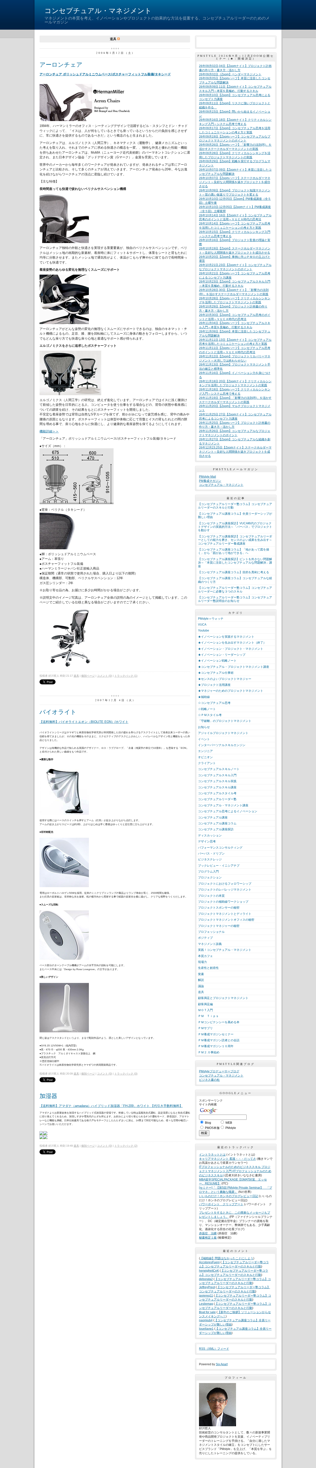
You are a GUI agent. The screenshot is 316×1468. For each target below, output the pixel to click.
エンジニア (205, 751)
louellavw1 (206, 1328)
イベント (204, 739)
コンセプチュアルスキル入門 (217, 775)
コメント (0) (104, 675)
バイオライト (58, 712)
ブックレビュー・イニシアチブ (218, 865)
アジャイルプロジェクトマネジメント (223, 733)
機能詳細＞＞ (49, 431)
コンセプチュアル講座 (213, 817)
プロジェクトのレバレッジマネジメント (224, 889)
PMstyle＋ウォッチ (210, 618)
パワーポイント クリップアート (221, 1204)
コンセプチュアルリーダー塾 (217, 799)
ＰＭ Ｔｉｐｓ (208, 1016)
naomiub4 (206, 1320)
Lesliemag (206, 1303)
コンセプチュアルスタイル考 (217, 793)
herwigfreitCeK (209, 1270)
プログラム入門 (208, 871)
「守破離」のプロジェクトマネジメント (224, 721)
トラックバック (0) (126, 1073)
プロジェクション (210, 877)
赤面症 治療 (208, 1233)
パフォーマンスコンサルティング (220, 847)
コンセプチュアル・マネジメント (98, 11)
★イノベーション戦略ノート (217, 660)
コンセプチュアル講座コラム (217, 823)
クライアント (207, 763)
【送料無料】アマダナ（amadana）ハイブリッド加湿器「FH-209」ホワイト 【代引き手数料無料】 (111, 1106)
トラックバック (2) (126, 1145)
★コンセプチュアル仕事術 (216, 672)
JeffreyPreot (207, 1287)
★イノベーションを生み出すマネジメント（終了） (232, 642)
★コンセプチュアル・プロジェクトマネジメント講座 (233, 667)
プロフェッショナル (211, 932)
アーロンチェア (61, 64)
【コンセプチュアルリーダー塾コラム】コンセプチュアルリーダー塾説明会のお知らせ (235, 599)
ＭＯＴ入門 (205, 1010)
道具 (76, 675)
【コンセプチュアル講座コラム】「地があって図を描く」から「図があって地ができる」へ (233, 551)
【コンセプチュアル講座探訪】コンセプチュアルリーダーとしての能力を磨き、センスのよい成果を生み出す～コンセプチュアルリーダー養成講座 (235, 540)
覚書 (201, 974)
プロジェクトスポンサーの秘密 (218, 907)
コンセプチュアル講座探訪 (216, 829)
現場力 (202, 962)
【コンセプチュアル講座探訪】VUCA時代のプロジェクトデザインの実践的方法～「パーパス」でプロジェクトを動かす (235, 527)
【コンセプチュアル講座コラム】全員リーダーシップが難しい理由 (235, 515)
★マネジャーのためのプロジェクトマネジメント (230, 691)
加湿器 (48, 1096)
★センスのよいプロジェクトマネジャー (224, 679)
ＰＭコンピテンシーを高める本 (218, 1022)
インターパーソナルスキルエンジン (221, 745)
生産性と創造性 (208, 968)
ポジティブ (205, 937)
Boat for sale (207, 1312)
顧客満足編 (205, 1004)
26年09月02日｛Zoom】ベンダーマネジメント (230, 74)
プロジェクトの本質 (211, 895)
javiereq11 (206, 1295)
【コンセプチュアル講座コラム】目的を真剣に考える (233, 572)
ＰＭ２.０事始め (208, 1052)
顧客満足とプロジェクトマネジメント (223, 998)
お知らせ (204, 727)
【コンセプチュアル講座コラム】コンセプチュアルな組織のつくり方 (235, 579)
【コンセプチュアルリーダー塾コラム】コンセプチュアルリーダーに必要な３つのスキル (235, 589)
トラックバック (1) (126, 675)
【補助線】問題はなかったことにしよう (226, 1258)
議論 (201, 986)
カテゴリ (235, 612)
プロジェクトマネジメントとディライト (224, 914)
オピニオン (205, 757)
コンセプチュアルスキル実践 (217, 781)
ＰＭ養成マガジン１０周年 (216, 1046)
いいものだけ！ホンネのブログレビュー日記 (228, 1196)
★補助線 (204, 697)
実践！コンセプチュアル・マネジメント (224, 950)
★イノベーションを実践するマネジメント (226, 636)
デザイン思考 (207, 841)
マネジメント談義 (210, 944)
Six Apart (222, 1364)
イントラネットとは (212, 1154)
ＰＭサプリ (205, 1028)
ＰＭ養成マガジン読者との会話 (218, 1040)
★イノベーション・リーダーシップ (221, 654)
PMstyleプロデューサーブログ (219, 1071)
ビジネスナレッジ (210, 859)
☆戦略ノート (207, 709)
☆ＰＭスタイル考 (210, 715)
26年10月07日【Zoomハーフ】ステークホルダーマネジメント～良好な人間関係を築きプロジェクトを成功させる (234, 182)
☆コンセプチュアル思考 (214, 703)
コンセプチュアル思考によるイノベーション (227, 811)
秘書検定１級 (208, 1237)
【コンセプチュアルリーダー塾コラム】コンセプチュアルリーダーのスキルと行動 (235, 505)
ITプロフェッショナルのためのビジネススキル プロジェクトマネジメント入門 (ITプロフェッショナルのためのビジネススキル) (235, 1171)
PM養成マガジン (210, 481)
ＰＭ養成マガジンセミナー (216, 1034)
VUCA (202, 624)
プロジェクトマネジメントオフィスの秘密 (226, 919)
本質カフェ (205, 956)
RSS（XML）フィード (214, 1348)
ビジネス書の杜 (209, 1079)
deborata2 (206, 1279)
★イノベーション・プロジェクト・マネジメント (230, 649)
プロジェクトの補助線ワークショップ (223, 901)
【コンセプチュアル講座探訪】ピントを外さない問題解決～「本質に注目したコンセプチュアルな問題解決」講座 (235, 562)
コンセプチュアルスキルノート (218, 769)
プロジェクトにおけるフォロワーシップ (224, 883)
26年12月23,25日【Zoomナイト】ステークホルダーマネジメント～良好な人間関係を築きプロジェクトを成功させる (235, 452)
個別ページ (88, 675)
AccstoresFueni (209, 1262)
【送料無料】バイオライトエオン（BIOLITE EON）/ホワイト (84, 722)
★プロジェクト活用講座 (214, 685)
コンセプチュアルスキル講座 (217, 787)
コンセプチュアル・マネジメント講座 (223, 805)
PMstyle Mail (207, 476)
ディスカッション (210, 835)
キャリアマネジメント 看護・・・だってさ (227, 1159)
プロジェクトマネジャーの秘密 (218, 926)
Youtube (203, 630)
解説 (201, 980)
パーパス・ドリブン (211, 853)
